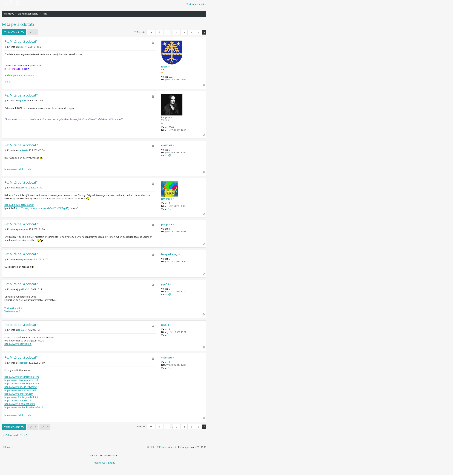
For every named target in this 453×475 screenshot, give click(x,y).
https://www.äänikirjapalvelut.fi (21, 397)
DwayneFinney (169, 254)
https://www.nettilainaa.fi (17, 400)
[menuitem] (166, 447)
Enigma (165, 117)
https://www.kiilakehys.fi (17, 169)
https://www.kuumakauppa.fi (20, 390)
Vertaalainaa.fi (12, 311)
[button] (151, 32)
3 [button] (176, 32)
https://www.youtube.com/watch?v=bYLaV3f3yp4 (41, 208)
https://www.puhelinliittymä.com (21, 376)
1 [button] (167, 32)
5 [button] (191, 32)
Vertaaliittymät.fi (13, 308)
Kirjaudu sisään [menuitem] (197, 4)
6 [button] (198, 32)
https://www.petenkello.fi (17, 343)
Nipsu (164, 66)
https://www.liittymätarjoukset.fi (21, 380)
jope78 (165, 284)
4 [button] (184, 32)
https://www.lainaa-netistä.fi (19, 403)
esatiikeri (166, 145)
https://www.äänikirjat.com (18, 393)
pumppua (166, 224)
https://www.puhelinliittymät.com (21, 383)
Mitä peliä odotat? (18, 24)
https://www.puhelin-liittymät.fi (20, 386)
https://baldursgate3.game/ (19, 204)
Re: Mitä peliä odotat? (21, 41)
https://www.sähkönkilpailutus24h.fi (23, 407)
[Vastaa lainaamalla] (153, 42)
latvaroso (166, 198)
